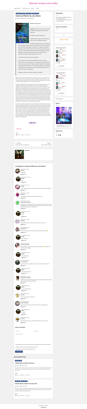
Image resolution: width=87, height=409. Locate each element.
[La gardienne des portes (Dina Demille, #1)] (57, 88)
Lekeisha (22, 186)
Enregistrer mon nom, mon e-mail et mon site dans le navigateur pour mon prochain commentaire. (33, 344)
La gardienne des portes (60, 87)
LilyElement (23, 220)
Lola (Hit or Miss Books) (25, 244)
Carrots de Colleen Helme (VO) (46, 144)
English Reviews (17, 8)
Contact (37, 8)
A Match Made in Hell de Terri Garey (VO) (26, 383)
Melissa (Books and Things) (26, 277)
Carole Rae (23, 294)
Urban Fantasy (35, 13)
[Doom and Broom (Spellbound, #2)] (57, 52)
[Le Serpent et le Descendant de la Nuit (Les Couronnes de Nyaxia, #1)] (57, 78)
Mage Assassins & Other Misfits (61, 60)
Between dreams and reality (43, 3)
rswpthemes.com (43, 407)
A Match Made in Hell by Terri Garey (24, 363)
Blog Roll (32, 8)
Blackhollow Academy (20, 13)
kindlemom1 (23, 194)
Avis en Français (25, 8)
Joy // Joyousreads (24, 261)
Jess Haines (28, 13)
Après (59, 82)
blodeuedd (22, 170)
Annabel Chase (60, 53)
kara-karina (23, 318)
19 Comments (31, 18)
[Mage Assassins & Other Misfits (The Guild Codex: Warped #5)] (57, 61)
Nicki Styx (17, 381)
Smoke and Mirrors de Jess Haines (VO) (22, 144)
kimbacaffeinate (24, 228)
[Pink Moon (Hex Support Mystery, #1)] (57, 57)
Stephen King (60, 83)
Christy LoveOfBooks (24, 302)
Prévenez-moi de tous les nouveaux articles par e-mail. (25, 349)
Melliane (22, 178)
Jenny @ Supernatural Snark (26, 202)
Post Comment (19, 351)
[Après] (57, 84)
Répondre (22, 174)
